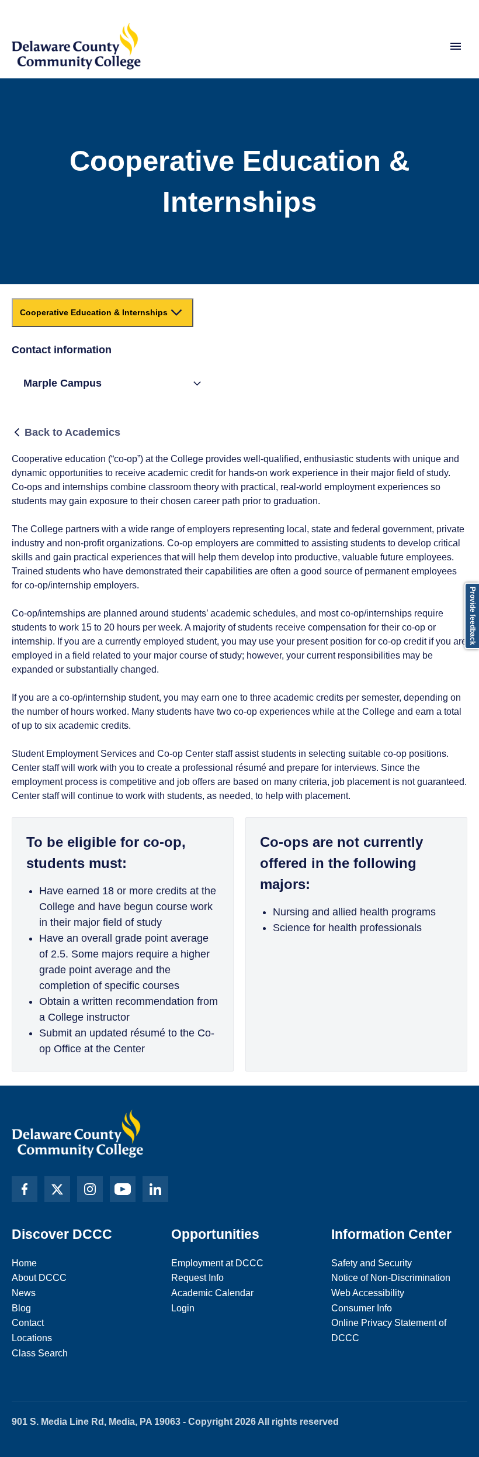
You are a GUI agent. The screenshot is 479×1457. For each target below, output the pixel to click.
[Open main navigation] (455, 46)
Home (24, 1263)
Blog (21, 1308)
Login (183, 1308)
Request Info (197, 1278)
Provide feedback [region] (472, 616)
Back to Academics (72, 432)
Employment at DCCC (217, 1263)
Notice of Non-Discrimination (390, 1278)
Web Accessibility (367, 1293)
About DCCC (39, 1278)
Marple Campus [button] (62, 383)
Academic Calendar (212, 1293)
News (24, 1293)
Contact (28, 1323)
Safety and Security (371, 1263)
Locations (32, 1338)
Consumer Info (361, 1308)
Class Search (40, 1353)
